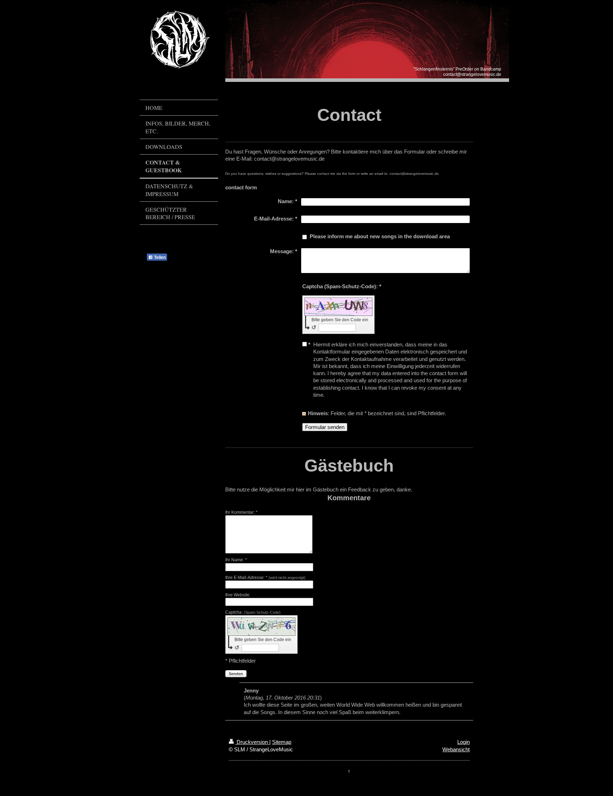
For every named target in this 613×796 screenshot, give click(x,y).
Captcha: (253, 612)
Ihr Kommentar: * (241, 512)
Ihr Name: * (236, 559)
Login (463, 742)
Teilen (159, 257)
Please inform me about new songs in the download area (380, 236)
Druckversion (252, 742)
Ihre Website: (237, 594)
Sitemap (281, 742)
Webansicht (456, 749)
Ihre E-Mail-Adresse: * (265, 577)
